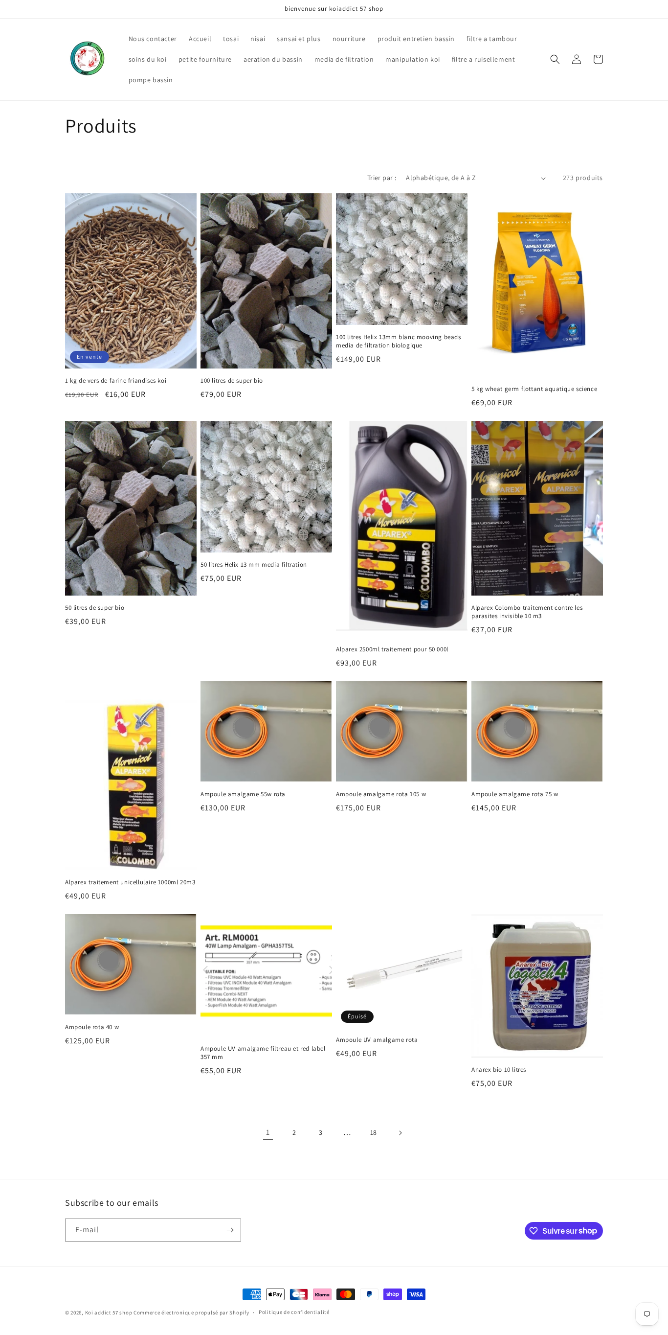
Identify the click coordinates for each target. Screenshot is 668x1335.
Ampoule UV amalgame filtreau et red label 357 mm (263, 1053)
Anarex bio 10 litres (498, 1070)
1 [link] (268, 1132)
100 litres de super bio (231, 381)
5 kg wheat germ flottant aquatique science (534, 389)
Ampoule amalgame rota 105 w (381, 794)
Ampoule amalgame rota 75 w (514, 794)
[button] (555, 59)
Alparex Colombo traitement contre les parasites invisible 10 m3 (526, 612)
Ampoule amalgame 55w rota (243, 794)
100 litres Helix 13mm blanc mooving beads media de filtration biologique (398, 341)
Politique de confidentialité (294, 1312)
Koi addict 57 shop (109, 1312)
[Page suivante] (400, 1133)
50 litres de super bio (94, 608)
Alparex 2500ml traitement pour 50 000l (392, 649)
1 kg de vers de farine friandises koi (115, 381)
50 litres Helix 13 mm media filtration (253, 565)
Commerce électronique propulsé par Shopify (191, 1312)
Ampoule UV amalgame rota (377, 1040)
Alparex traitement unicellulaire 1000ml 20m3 (130, 882)
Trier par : (381, 177)
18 (373, 1132)
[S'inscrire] (230, 1230)
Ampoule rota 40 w (92, 1027)
